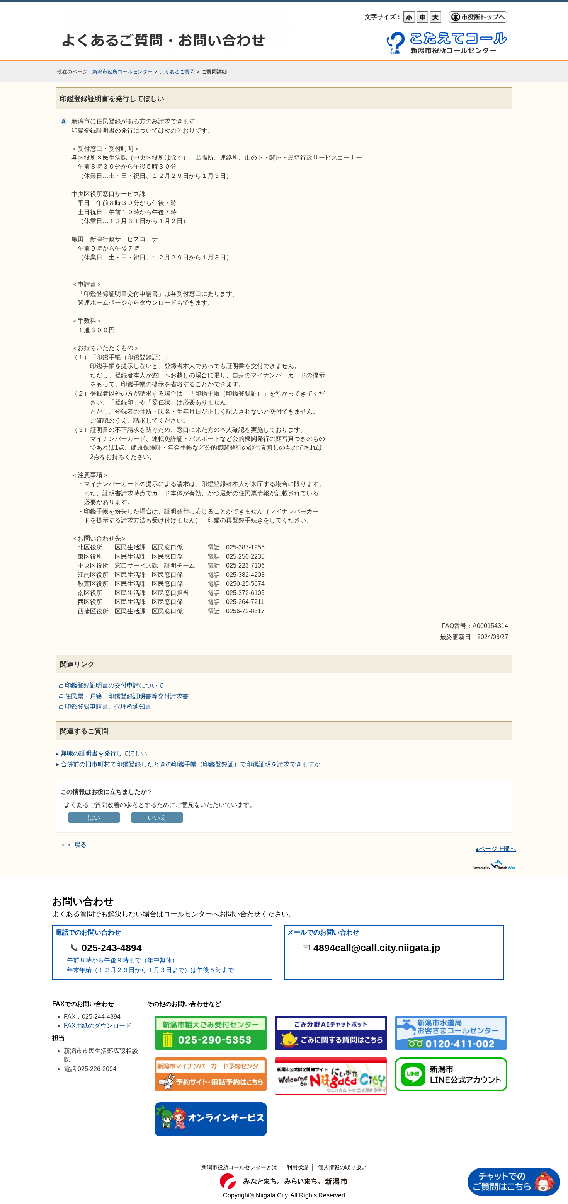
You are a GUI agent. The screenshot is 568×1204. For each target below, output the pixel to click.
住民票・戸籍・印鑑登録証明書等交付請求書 (127, 696)
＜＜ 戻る (73, 844)
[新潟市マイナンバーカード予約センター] (211, 1058)
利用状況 (297, 1167)
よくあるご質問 (177, 72)
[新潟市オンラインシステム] (211, 1103)
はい (94, 817)
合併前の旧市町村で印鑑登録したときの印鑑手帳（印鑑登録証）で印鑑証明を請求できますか (190, 764)
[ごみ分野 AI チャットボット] (331, 1016)
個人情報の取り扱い (342, 1167)
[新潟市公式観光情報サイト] (331, 1058)
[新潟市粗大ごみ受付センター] (211, 1016)
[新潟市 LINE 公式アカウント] (451, 1058)
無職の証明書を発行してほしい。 (107, 753)
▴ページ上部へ (496, 849)
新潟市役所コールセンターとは (239, 1167)
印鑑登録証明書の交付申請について (114, 685)
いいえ (157, 817)
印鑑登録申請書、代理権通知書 (108, 706)
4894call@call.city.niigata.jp (376, 948)
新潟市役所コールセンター (122, 72)
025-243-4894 (112, 948)
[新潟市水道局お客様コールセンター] (451, 1016)
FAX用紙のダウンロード (97, 1025)
